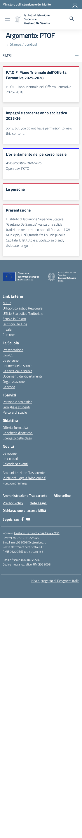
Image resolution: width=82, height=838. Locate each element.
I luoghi (8, 355)
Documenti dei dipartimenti (22, 376)
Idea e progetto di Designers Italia (55, 580)
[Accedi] (75, 4)
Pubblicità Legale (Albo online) (24, 478)
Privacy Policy (13, 503)
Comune (9, 334)
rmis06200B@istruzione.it (28, 542)
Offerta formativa (15, 427)
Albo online (62, 495)
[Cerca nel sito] (71, 19)
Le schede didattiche (18, 432)
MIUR (7, 303)
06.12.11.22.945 (28, 537)
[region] (41, 800)
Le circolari (10, 458)
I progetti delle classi (17, 438)
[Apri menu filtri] (76, 55)
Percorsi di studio (15, 412)
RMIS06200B (42, 564)
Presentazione (13, 349)
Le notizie (10, 453)
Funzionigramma (15, 483)
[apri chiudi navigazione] (7, 19)
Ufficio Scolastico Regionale (22, 308)
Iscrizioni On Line (15, 324)
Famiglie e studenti (16, 407)
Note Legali (38, 503)
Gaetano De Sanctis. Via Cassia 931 (36, 533)
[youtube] (28, 519)
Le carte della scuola (17, 371)
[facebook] (22, 519)
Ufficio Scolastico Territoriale (23, 313)
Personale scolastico (17, 401)
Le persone (11, 360)
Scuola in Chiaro (14, 318)
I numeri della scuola (17, 365)
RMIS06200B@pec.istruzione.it (23, 551)
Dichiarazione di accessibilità (24, 510)
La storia (9, 386)
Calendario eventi (15, 463)
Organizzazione (14, 381)
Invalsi (7, 329)
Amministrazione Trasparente (24, 472)
